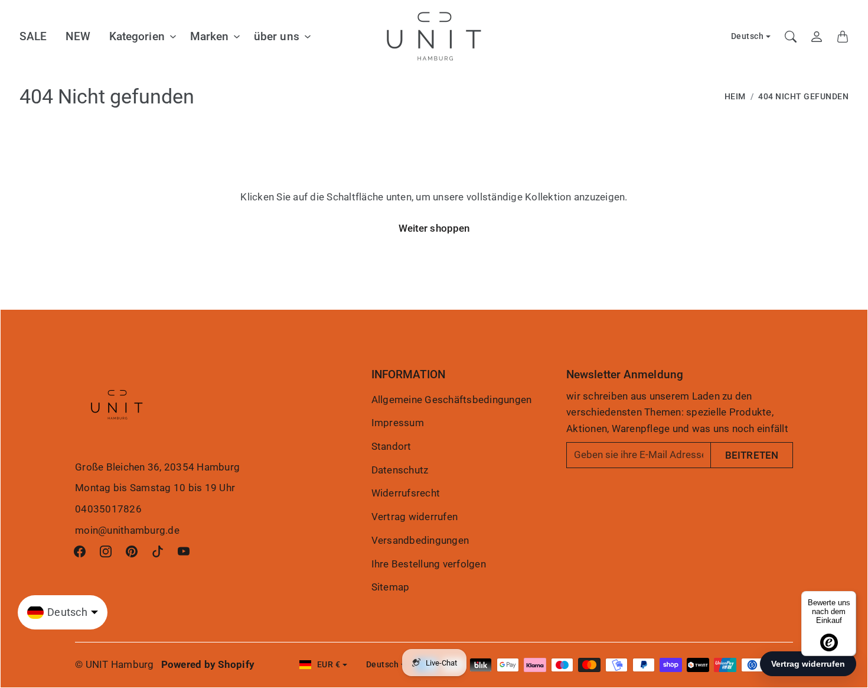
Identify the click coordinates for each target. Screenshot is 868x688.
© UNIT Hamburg (114, 664)
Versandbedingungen (420, 540)
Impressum (397, 423)
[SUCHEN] (791, 37)
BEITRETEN (751, 455)
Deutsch (747, 36)
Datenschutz (400, 470)
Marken (209, 36)
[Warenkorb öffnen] (843, 37)
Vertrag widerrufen (414, 517)
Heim (735, 97)
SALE (33, 36)
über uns (276, 36)
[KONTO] (817, 37)
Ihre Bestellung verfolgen (428, 564)
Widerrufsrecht (405, 493)
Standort (391, 446)
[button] (80, 551)
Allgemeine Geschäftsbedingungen (451, 399)
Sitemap (390, 587)
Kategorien (137, 36)
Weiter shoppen (434, 228)
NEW (78, 36)
